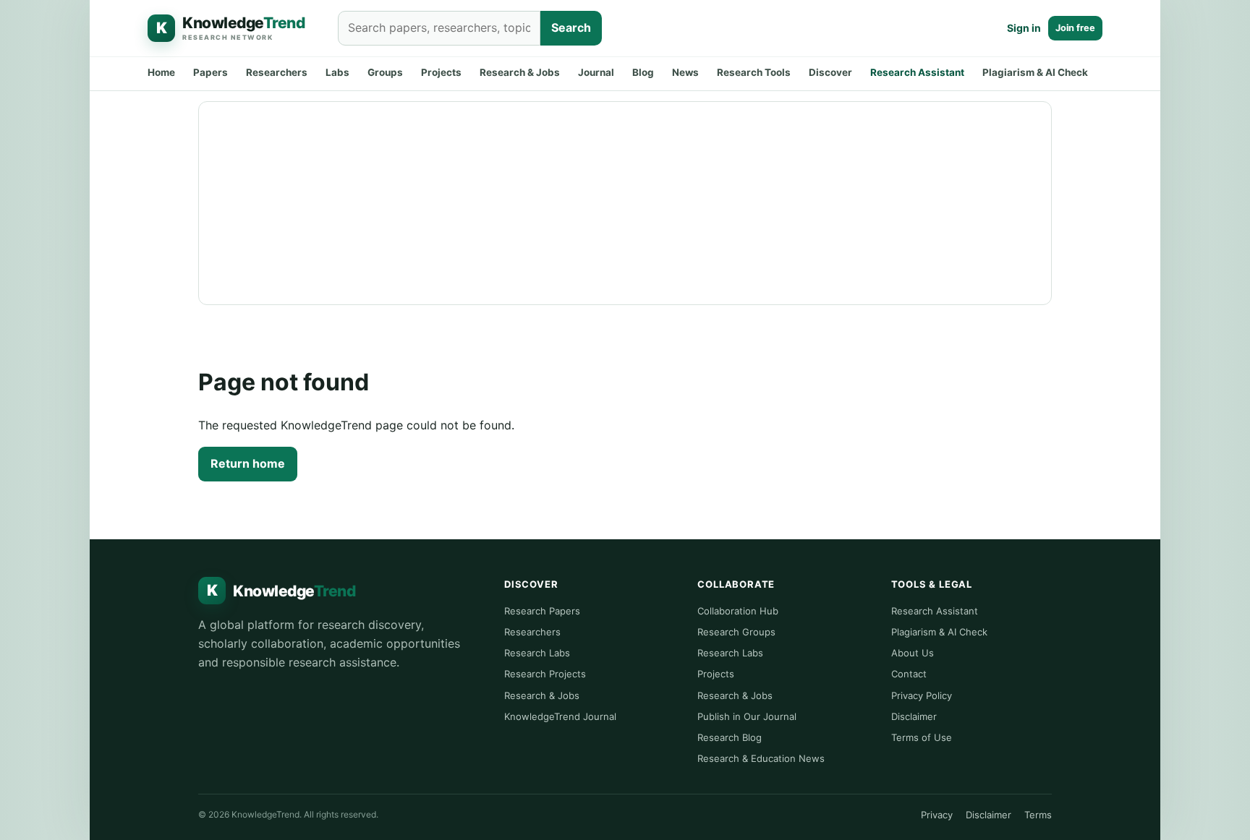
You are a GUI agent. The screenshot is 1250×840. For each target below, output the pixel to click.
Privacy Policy (921, 695)
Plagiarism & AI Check (1035, 72)
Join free (1075, 27)
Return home (248, 463)
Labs (337, 72)
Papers (210, 72)
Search (571, 27)
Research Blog (729, 737)
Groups (385, 72)
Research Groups (736, 632)
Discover (830, 72)
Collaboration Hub (737, 611)
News (685, 72)
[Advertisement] (625, 203)
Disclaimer (914, 716)
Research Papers (542, 611)
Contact (909, 674)
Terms (1038, 814)
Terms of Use (921, 737)
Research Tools (754, 72)
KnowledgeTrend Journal (560, 716)
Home (161, 72)
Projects (441, 72)
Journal (596, 72)
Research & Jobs (520, 72)
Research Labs (537, 653)
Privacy (937, 814)
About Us (912, 653)
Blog (643, 72)
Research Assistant (917, 72)
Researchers (276, 72)
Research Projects (545, 674)
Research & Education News (761, 758)
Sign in (1024, 28)
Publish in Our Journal (746, 716)
